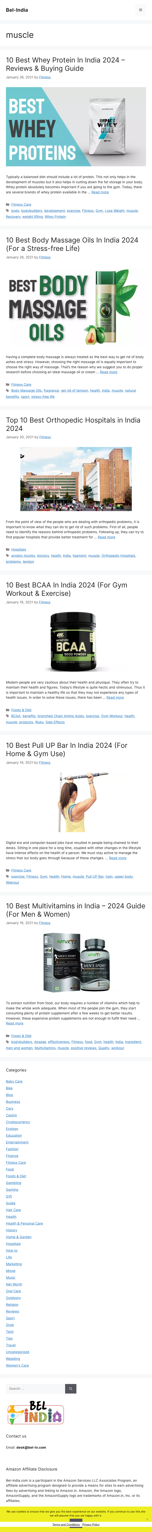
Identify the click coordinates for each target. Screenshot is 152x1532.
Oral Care (13, 1291)
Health (11, 1217)
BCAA (16, 716)
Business (13, 1102)
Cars (9, 1108)
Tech (10, 1332)
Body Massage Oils (26, 390)
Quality (103, 1048)
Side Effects (55, 722)
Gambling (13, 1183)
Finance (12, 1156)
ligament (79, 556)
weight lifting (32, 217)
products (26, 722)
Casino (11, 1115)
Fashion (12, 1149)
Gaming (12, 1190)
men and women (19, 1048)
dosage (40, 1042)
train (109, 876)
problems (13, 562)
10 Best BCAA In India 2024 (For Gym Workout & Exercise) (66, 589)
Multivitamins (45, 1048)
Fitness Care (21, 204)
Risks (39, 722)
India (106, 390)
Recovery (13, 217)
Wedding (13, 1359)
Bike (9, 1088)
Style (10, 1325)
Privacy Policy (91, 1524)
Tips (9, 1338)
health (95, 390)
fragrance (51, 390)
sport (25, 397)
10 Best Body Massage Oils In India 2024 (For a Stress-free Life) (72, 244)
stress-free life (43, 397)
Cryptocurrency (18, 1122)
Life (9, 1257)
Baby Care (14, 1081)
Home (66, 876)
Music (10, 1278)
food (88, 1042)
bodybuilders (31, 211)
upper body (124, 876)
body (15, 211)
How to (11, 1250)
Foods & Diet (21, 710)
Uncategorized (17, 1352)
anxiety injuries (23, 556)
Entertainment (17, 1142)
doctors (43, 556)
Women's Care (17, 1365)
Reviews (12, 1311)
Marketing (14, 1264)
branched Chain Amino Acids (61, 716)
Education (14, 1136)
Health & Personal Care (24, 1223)
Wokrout (12, 882)
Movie (10, 1271)
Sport (10, 1318)
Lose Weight (114, 211)
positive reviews (83, 1048)
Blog (9, 1095)
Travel (11, 1345)
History (11, 1230)
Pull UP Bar (95, 876)
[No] (147, 1519)
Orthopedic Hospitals (118, 556)
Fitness (88, 211)
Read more (100, 192)
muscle (132, 211)
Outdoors (13, 1298)
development (54, 211)
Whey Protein (55, 217)
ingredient (133, 1042)
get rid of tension (74, 390)
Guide (10, 1203)
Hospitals (18, 549)
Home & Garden (18, 1237)
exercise (73, 211)
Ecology (12, 1129)
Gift (9, 1196)
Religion (12, 1305)
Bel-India (17, 10)
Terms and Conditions (66, 1524)
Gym (99, 211)
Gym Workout (112, 716)
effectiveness (58, 1042)
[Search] (70, 1389)
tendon (28, 562)
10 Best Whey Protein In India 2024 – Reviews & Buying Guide (65, 64)
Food (10, 1169)
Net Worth (14, 1284)
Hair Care (13, 1210)
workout (117, 1048)
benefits (29, 716)
